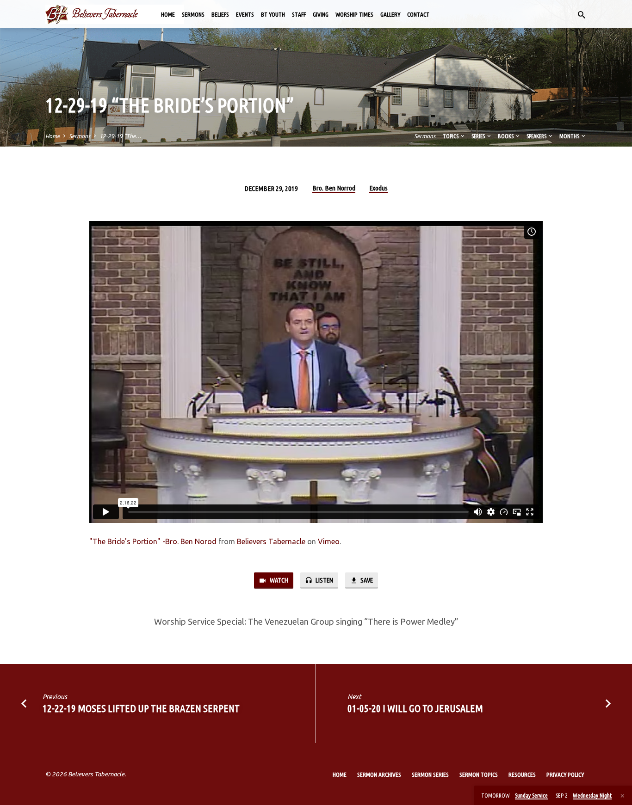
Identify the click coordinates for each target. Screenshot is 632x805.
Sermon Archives (379, 774)
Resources (522, 774)
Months (569, 136)
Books (506, 136)
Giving (320, 14)
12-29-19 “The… (120, 136)
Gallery (390, 14)
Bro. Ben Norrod (333, 188)
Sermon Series (430, 774)
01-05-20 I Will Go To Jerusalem (415, 708)
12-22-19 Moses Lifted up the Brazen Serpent (141, 708)
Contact (418, 14)
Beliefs (220, 14)
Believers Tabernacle (271, 541)
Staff (299, 14)
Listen (323, 580)
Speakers (537, 136)
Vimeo (329, 541)
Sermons (193, 14)
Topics (451, 136)
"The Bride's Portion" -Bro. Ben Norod (153, 541)
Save (366, 580)
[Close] (623, 796)
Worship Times (354, 14)
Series (478, 136)
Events (245, 14)
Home (168, 14)
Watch (278, 580)
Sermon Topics (478, 774)
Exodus (378, 188)
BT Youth (273, 14)
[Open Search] (581, 14)
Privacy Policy (565, 774)
